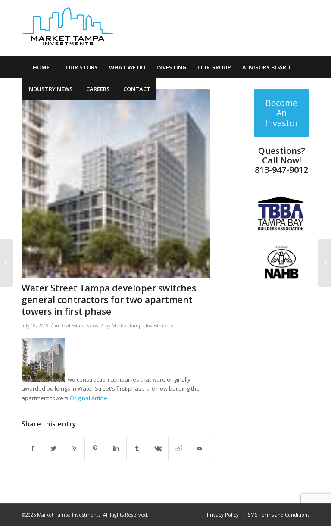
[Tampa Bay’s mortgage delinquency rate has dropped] (6, 263)
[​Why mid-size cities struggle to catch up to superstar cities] (324, 263)
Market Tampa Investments (142, 325)
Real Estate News (79, 325)
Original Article (88, 398)
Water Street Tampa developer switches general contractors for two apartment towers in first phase (109, 300)
